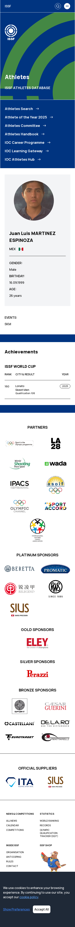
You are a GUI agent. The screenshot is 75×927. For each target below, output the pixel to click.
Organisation (15, 852)
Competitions (15, 830)
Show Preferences (16, 909)
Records (45, 825)
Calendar (12, 825)
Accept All (41, 909)
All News (11, 820)
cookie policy (28, 897)
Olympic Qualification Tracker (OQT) (49, 833)
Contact (12, 866)
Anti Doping (13, 856)
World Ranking (49, 820)
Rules (9, 861)
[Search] (58, 6)
